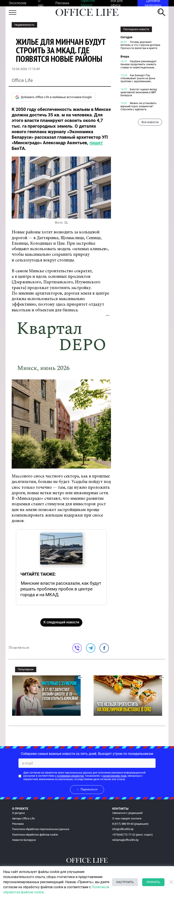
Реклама (62, 3)
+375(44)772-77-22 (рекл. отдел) (132, 834)
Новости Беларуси (24, 840)
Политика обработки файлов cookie (35, 834)
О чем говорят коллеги (127, 818)
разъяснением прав (114, 775)
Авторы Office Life (23, 818)
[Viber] (77, 648)
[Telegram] (90, 648)
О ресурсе (18, 813)
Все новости (150, 122)
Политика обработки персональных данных (40, 829)
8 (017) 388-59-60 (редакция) (130, 823)
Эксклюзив (17, 3)
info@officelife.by (122, 829)
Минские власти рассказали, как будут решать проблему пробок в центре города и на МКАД (60, 588)
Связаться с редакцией (127, 813)
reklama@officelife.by (125, 840)
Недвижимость (24, 24)
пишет (96, 142)
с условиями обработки (69, 775)
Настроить (125, 882)
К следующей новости (61, 622)
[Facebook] (104, 648)
